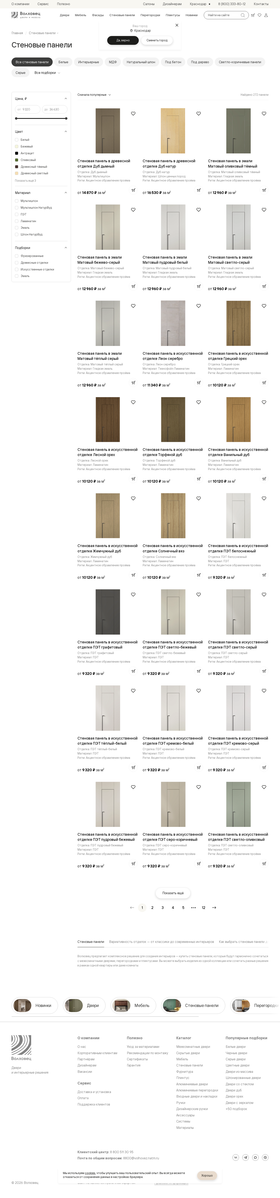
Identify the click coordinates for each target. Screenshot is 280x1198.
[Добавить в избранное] (133, 113)
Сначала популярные (91, 94)
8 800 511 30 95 (121, 1152)
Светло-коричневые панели (240, 62)
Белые (63, 62)
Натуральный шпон (141, 62)
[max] (255, 1157)
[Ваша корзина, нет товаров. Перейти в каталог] (252, 15)
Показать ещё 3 (25, 180)
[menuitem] (64, 15)
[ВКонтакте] (235, 1157)
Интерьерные (88, 62)
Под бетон (173, 62)
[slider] (16, 118)
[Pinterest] (265, 1157)
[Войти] (266, 15)
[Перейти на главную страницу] (25, 15)
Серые (20, 73)
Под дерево (200, 62)
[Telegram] (245, 1157)
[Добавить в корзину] (133, 190)
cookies (90, 1173)
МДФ (113, 62)
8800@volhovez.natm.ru (141, 1158)
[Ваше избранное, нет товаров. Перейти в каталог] (259, 15)
